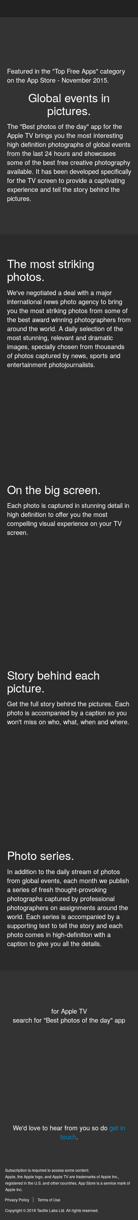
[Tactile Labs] (69, 9)
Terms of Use (49, 1199)
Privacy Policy (17, 1199)
